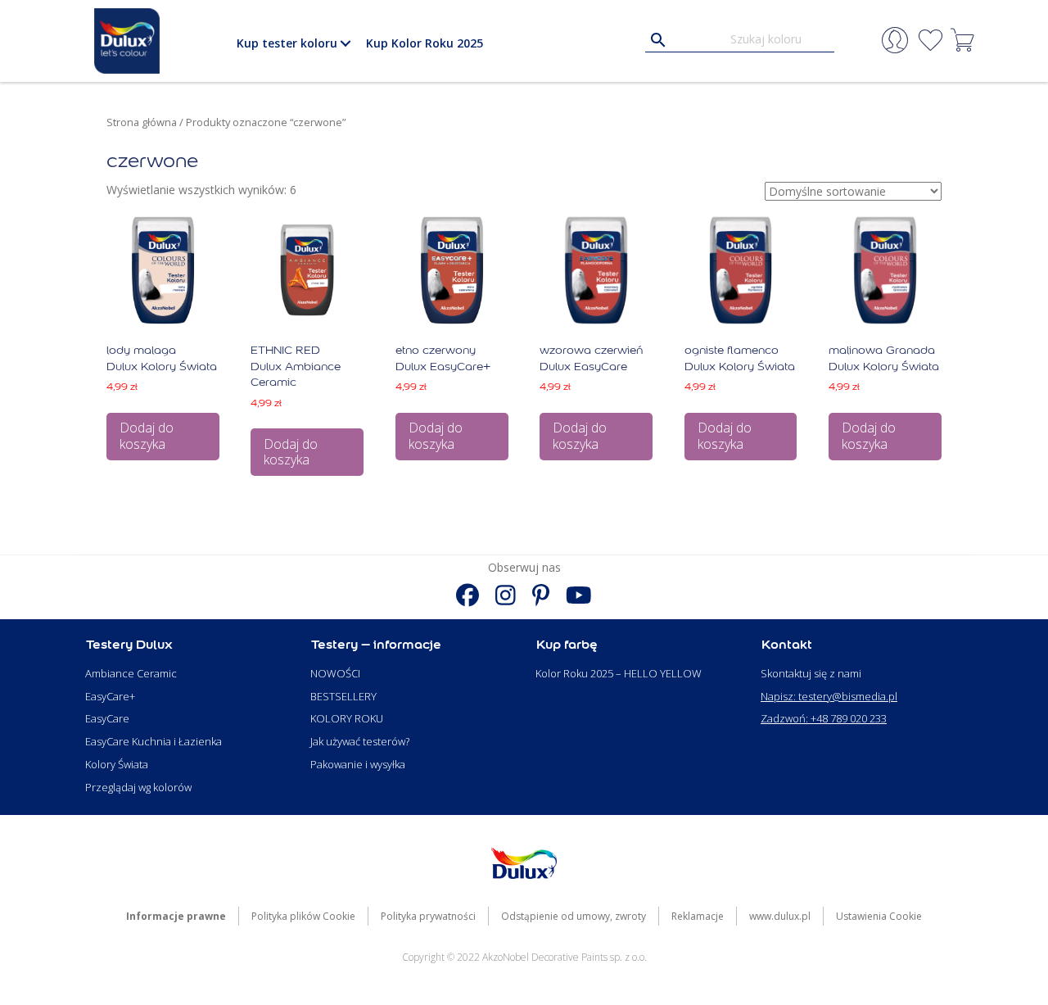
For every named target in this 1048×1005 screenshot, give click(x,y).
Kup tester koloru (287, 43)
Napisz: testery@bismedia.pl (829, 696)
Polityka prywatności (428, 916)
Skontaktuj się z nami (811, 673)
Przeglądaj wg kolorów (138, 787)
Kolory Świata (116, 764)
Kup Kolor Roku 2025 (424, 43)
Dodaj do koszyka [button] (147, 435)
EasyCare (107, 718)
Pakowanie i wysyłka (357, 764)
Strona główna (141, 122)
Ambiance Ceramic (131, 673)
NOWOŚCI (335, 673)
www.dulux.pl (780, 916)
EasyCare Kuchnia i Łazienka (153, 741)
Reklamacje (697, 916)
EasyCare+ (110, 696)
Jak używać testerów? (359, 741)
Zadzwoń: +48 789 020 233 (824, 718)
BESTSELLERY (343, 696)
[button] (345, 43)
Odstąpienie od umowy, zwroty (573, 916)
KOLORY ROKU (346, 718)
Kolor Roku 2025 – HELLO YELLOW (618, 673)
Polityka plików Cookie (303, 916)
